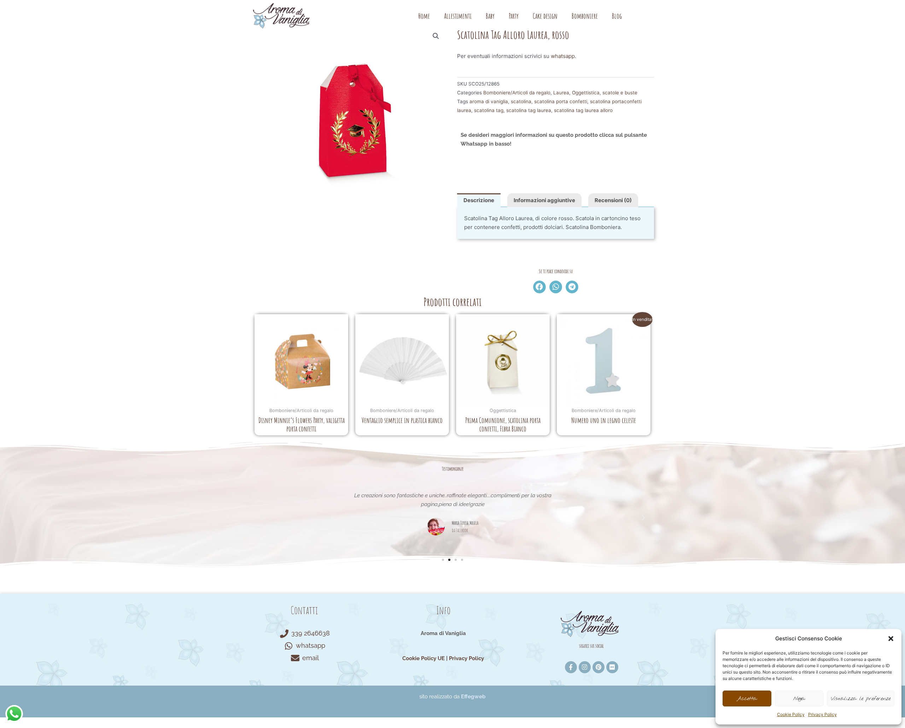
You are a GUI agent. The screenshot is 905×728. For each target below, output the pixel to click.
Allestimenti (458, 15)
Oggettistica (586, 92)
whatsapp (563, 56)
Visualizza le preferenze (861, 698)
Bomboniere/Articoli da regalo (516, 92)
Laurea (561, 92)
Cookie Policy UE (423, 658)
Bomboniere (585, 15)
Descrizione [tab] (478, 200)
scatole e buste (619, 92)
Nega (799, 698)
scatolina (521, 101)
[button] (890, 638)
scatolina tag (488, 110)
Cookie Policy (791, 714)
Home (424, 15)
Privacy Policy (822, 714)
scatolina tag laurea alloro (583, 110)
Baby (490, 15)
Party (514, 15)
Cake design (545, 15)
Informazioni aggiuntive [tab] (544, 200)
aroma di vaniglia (488, 101)
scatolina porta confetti (560, 101)
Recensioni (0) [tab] (613, 200)
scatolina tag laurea (528, 110)
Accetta (747, 698)
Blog (617, 15)
